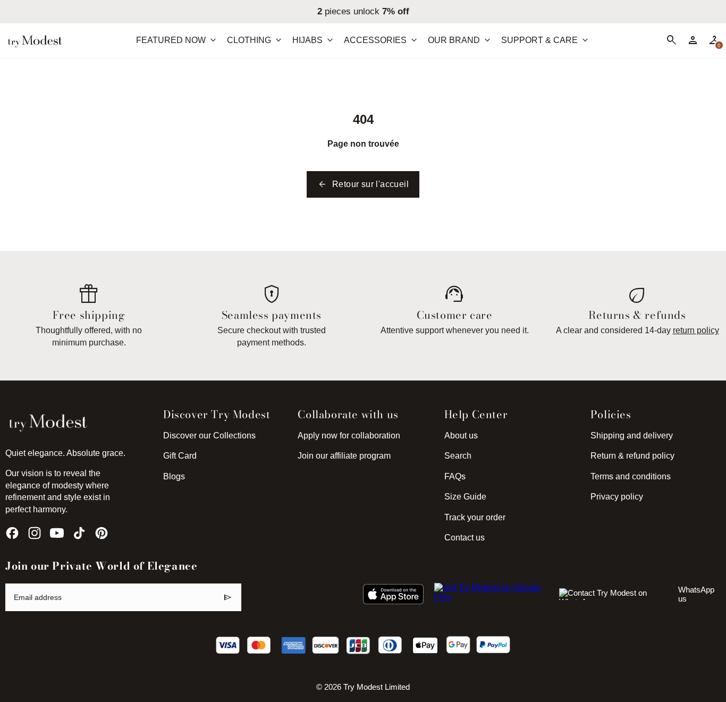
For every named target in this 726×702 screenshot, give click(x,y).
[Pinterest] (101, 533)
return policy (696, 330)
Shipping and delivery (631, 435)
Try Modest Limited (376, 687)
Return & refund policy (632, 455)
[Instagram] (34, 533)
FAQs (455, 476)
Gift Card (180, 455)
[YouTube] (57, 533)
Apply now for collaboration (349, 435)
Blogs (174, 476)
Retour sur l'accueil (363, 184)
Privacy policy (616, 496)
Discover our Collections (209, 435)
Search (457, 455)
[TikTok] (79, 533)
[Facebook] (12, 533)
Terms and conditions (630, 476)
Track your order (474, 517)
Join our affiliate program (344, 455)
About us (461, 435)
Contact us (464, 537)
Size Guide (465, 496)
